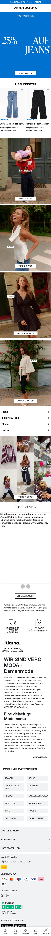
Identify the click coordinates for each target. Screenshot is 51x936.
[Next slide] (48, 107)
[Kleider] (25, 321)
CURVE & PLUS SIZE (12, 787)
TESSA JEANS (35, 803)
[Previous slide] (2, 107)
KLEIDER (9, 796)
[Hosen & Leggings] (25, 431)
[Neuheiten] (25, 171)
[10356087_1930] (25, 289)
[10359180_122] (25, 356)
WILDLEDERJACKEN (37, 796)
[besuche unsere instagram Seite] (7, 896)
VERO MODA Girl (38, 739)
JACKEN (9, 778)
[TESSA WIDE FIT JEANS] (25, 469)
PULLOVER (10, 818)
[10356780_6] (25, 221)
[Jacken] (25, 389)
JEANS (32, 778)
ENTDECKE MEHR (25, 596)
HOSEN (32, 811)
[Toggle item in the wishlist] (22, 90)
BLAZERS (33, 786)
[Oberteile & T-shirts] (25, 254)
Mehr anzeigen (40, 757)
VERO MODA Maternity (14, 733)
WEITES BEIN (11, 803)
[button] (12, 104)
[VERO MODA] (25, 8)
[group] (12, 110)
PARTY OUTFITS (36, 818)
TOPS (7, 811)
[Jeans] (25, 45)
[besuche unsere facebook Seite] (2, 896)
